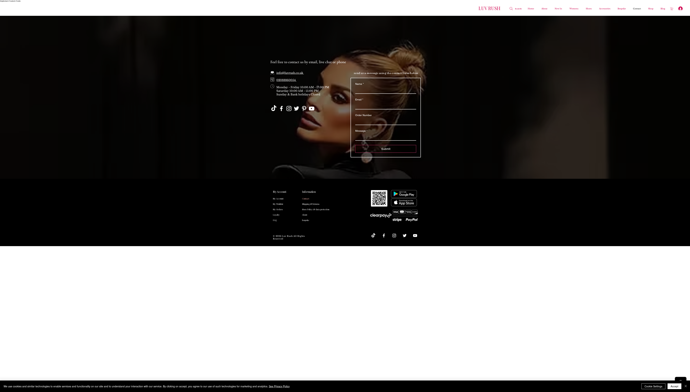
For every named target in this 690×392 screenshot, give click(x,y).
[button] (573, 8)
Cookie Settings (653, 386)
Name (359, 83)
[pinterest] (304, 108)
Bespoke (305, 220)
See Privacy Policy (279, 386)
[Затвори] (686, 386)
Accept (674, 386)
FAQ (275, 220)
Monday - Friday (288, 87)
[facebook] (281, 108)
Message (361, 130)
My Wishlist (278, 204)
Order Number (363, 115)
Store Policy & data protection (309, 209)
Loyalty (276, 214)
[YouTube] (311, 108)
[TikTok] (273, 108)
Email (359, 99)
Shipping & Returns (309, 204)
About (304, 214)
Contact (305, 198)
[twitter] (296, 108)
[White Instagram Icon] (289, 108)
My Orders (278, 209)
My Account (278, 198)
